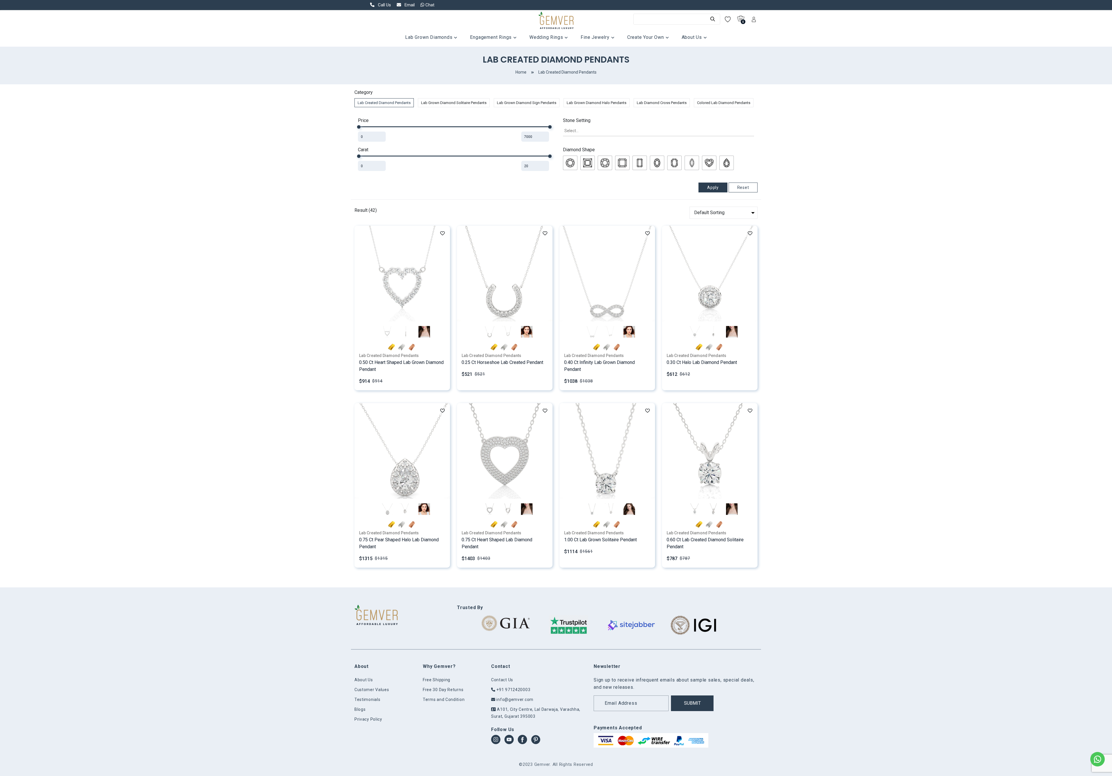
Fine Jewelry (596, 37)
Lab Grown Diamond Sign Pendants (526, 103)
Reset (743, 187)
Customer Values (371, 689)
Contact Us (502, 679)
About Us (692, 37)
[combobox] (658, 131)
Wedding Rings (546, 37)
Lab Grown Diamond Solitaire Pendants (454, 103)
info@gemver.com (514, 699)
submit (692, 703)
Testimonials (367, 699)
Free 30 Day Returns (443, 689)
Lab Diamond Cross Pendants (662, 103)
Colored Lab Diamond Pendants (723, 103)
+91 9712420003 (512, 689)
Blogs (360, 709)
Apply (713, 187)
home (520, 72)
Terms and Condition (443, 699)
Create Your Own (646, 37)
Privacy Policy (368, 719)
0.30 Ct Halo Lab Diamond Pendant (702, 362)
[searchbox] (658, 131)
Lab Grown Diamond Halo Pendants (596, 103)
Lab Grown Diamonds (429, 37)
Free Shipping (436, 679)
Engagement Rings (491, 37)
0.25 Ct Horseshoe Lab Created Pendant (502, 362)
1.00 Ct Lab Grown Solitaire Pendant (600, 539)
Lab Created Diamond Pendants (567, 72)
